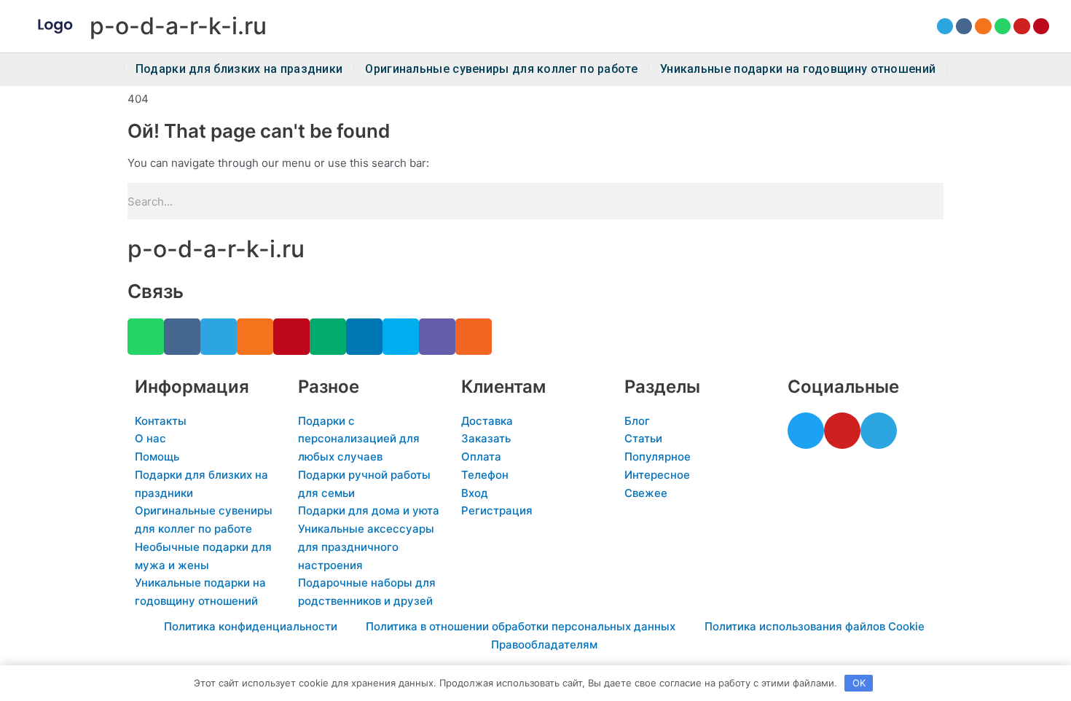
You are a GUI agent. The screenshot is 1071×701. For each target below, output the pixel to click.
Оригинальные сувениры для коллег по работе (501, 69)
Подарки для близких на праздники (239, 69)
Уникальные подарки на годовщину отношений (797, 69)
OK (859, 683)
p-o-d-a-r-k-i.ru (178, 26)
